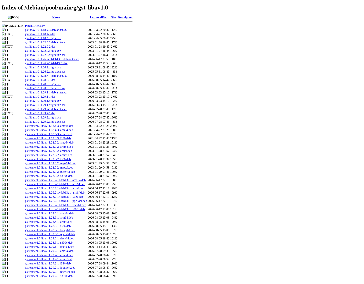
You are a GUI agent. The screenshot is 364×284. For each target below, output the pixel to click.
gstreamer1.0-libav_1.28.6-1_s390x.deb (49, 242)
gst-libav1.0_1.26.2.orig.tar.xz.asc (45, 71)
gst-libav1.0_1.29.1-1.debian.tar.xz (46, 92)
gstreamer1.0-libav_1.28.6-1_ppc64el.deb (50, 234)
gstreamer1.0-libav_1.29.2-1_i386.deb (48, 263)
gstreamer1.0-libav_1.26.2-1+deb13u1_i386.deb (54, 196)
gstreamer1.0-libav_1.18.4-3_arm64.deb (49, 130)
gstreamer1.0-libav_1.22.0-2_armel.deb (48, 150)
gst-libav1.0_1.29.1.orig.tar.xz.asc (45, 105)
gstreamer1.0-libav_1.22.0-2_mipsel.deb (49, 167)
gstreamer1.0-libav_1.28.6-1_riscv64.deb (49, 238)
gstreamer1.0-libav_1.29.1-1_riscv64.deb (49, 246)
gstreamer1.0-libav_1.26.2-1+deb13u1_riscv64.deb (55, 205)
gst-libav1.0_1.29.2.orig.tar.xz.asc (45, 121)
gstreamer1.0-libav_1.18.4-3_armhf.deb (48, 134)
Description (125, 17)
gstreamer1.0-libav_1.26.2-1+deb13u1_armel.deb (54, 188)
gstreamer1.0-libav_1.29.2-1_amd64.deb (49, 251)
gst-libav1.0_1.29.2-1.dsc (40, 113)
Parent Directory (35, 25)
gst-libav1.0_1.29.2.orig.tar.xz (43, 117)
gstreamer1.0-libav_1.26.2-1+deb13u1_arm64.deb (55, 184)
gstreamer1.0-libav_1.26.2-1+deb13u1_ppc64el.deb (56, 200)
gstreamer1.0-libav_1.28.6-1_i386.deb (48, 226)
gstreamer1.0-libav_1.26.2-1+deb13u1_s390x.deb (55, 209)
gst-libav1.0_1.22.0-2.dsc (40, 46)
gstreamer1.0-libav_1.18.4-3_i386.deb (48, 138)
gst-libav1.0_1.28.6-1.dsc (40, 80)
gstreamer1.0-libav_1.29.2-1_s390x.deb (49, 276)
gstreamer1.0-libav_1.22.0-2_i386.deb (48, 159)
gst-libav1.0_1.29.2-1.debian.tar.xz (46, 109)
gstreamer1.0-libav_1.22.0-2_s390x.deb (49, 175)
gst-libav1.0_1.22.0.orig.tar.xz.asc (45, 54)
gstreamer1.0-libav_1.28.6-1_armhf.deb (48, 221)
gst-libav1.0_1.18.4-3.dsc (40, 34)
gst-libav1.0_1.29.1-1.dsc (40, 96)
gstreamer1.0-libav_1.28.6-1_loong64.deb (50, 230)
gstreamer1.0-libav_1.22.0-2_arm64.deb (49, 146)
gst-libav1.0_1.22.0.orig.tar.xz (43, 50)
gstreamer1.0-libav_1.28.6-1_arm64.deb (49, 217)
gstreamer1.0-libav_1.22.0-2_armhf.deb (48, 155)
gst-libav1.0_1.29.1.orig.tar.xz (43, 100)
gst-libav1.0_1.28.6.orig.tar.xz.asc (45, 88)
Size (113, 17)
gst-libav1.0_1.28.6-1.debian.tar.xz (46, 75)
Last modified (98, 17)
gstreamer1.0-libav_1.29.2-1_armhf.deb (48, 259)
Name (56, 17)
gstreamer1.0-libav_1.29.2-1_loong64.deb (50, 267)
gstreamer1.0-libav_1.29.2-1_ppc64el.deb (50, 271)
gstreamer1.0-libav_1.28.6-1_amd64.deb (49, 213)
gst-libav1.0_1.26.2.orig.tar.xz (43, 67)
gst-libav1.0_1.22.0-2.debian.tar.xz (46, 42)
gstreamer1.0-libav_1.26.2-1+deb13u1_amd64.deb (55, 180)
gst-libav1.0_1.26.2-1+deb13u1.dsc (46, 63)
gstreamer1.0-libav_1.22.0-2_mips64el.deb (50, 163)
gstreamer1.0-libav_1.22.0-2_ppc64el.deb (50, 171)
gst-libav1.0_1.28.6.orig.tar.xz (43, 84)
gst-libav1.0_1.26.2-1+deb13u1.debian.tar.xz (52, 59)
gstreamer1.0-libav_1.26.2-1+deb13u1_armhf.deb (55, 192)
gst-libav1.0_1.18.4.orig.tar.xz (43, 38)
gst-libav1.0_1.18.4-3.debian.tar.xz (46, 29)
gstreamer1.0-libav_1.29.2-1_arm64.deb (49, 255)
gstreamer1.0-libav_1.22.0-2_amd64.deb (49, 142)
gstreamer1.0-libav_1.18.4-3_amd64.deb (49, 125)
